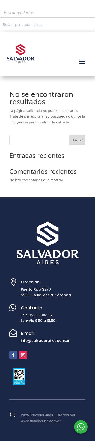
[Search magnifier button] (90, 24)
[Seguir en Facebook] (13, 355)
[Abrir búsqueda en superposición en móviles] (47, 13)
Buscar (77, 140)
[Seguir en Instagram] (23, 355)
